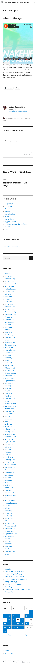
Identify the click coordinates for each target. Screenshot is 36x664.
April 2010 (8, 485)
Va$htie (7, 227)
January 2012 (9, 432)
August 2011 (9, 444)
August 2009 (9, 505)
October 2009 (10, 500)
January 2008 (9, 554)
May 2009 (8, 513)
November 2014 (10, 345)
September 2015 (10, 319)
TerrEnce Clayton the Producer (16, 224)
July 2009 (8, 508)
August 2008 (9, 536)
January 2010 (9, 493)
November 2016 (10, 284)
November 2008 (10, 528)
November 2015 (10, 314)
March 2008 (9, 549)
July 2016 (8, 294)
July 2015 (8, 325)
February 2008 (10, 551)
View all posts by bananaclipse (18, 111)
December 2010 (10, 465)
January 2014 (9, 370)
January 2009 (9, 523)
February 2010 (10, 490)
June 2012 (8, 419)
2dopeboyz (9, 204)
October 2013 (9, 378)
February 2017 (10, 279)
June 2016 (8, 297)
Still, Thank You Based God (14, 571)
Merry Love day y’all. (12, 582)
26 (18, 627)
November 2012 (10, 406)
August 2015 (9, 322)
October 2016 (9, 286)
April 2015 (8, 332)
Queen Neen (9, 219)
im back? (8, 569)
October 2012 (9, 409)
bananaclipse (10, 118)
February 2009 (10, 521)
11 (13, 620)
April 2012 (8, 424)
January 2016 (9, 309)
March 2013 (9, 396)
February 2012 (10, 429)
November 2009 (10, 498)
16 (5, 623)
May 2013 (8, 391)
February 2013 (10, 398)
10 (9, 620)
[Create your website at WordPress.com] (18, 2)
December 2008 (10, 526)
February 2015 (10, 337)
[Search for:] (16, 258)
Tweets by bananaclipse (11, 247)
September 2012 (10, 411)
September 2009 (11, 503)
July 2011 (8, 447)
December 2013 (10, 373)
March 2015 (9, 335)
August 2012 (9, 414)
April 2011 (8, 454)
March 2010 (9, 488)
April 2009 (8, 516)
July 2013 (8, 386)
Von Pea (8, 229)
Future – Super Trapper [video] (16, 579)
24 (9, 627)
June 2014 (8, 358)
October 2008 (9, 531)
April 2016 (8, 302)
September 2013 (10, 381)
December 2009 (10, 495)
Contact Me (9, 653)
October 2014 (9, 347)
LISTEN (5, 120)
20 (22, 623)
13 (22, 620)
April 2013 (8, 393)
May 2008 (8, 544)
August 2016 (9, 291)
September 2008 (11, 533)
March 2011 (9, 457)
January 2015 (9, 340)
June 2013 (8, 388)
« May (9, 635)
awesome (28, 118)
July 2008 (8, 539)
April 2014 (8, 363)
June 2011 (8, 449)
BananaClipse (10, 10)
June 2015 (8, 327)
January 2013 (9, 401)
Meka (7, 216)
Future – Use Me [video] (13, 574)
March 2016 (9, 304)
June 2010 (8, 480)
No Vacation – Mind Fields (14, 577)
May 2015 (8, 330)
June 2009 (8, 511)
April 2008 (8, 546)
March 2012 (9, 426)
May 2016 (8, 299)
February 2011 (10, 460)
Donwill (7, 211)
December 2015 (10, 312)
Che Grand (8, 206)
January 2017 (9, 281)
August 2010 (9, 475)
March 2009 (9, 518)
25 (14, 627)
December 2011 (10, 434)
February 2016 (10, 307)
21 (26, 623)
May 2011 (8, 452)
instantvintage (10, 214)
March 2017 (9, 276)
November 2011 (10, 437)
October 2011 (9, 439)
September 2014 (10, 350)
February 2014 (10, 368)
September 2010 (10, 472)
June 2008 (8, 541)
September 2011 (10, 442)
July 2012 (8, 416)
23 (5, 627)
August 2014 (9, 353)
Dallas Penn (9, 209)
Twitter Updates (11, 239)
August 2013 (9, 383)
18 (13, 623)
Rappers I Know (10, 222)
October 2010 (9, 470)
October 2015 (9, 317)
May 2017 (8, 274)
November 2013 (10, 376)
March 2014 (9, 365)
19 (18, 623)
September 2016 (11, 289)
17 (9, 623)
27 (22, 627)
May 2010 (8, 483)
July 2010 (8, 477)
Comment (27, 154)
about (7, 651)
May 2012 (8, 421)
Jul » (27, 635)
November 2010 (10, 467)
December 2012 (10, 404)
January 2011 (9, 462)
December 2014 (10, 342)
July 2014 (8, 355)
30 (5, 631)
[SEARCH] (31, 258)
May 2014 (8, 360)
